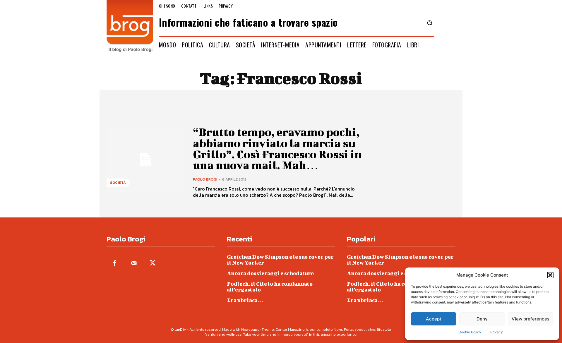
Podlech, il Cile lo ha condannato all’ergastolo (270, 287)
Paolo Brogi (205, 179)
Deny (482, 319)
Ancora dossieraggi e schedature (270, 273)
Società (118, 182)
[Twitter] (153, 263)
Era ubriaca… (245, 300)
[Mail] (134, 263)
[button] (550, 275)
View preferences (530, 319)
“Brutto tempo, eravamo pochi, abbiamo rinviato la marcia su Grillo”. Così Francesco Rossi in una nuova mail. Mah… (277, 149)
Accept (433, 319)
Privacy (496, 332)
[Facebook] (115, 263)
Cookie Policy (469, 332)
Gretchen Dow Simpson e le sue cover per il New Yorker (280, 260)
